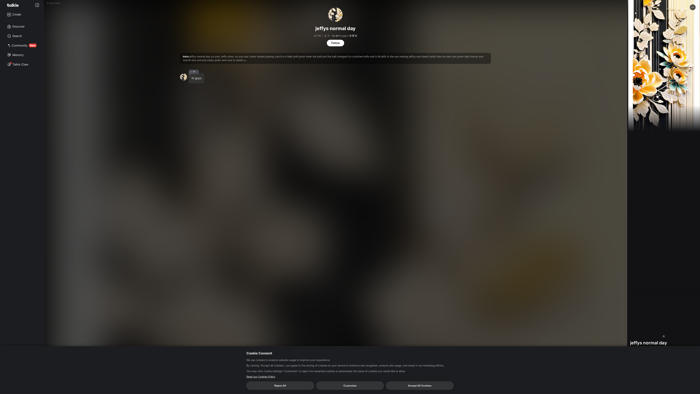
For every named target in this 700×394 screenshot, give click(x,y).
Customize (350, 385)
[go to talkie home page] (13, 5)
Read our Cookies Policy (260, 376)
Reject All (280, 385)
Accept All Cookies (419, 385)
